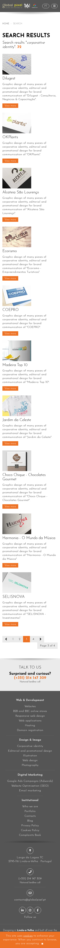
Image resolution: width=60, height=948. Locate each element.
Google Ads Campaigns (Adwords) (30, 781)
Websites (30, 706)
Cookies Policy (30, 830)
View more (10, 106)
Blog (30, 820)
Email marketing (30, 790)
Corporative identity (30, 746)
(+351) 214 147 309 (30, 678)
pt (45, 6)
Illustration (30, 755)
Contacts (30, 816)
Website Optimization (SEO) (30, 786)
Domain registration (30, 730)
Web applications (30, 720)
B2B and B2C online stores (30, 711)
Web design (30, 760)
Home (5, 24)
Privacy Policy (30, 825)
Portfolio (30, 811)
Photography (30, 765)
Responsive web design (30, 716)
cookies (28, 935)
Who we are (30, 806)
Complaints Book (30, 835)
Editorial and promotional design (30, 751)
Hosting (30, 725)
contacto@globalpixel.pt (30, 899)
